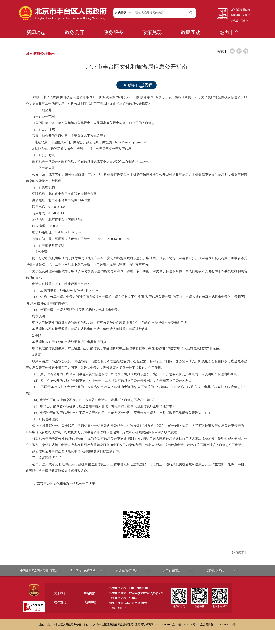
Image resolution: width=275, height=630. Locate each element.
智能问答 (235, 15)
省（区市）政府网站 (82, 570)
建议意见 (60, 602)
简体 (243, 20)
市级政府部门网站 (127, 570)
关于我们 (60, 593)
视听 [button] (148, 85)
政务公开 (74, 32)
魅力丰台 (229, 32)
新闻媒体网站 (215, 570)
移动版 (234, 20)
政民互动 (190, 32)
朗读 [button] (131, 85)
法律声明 (90, 602)
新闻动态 (36, 32)
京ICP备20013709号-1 (185, 624)
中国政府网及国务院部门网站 (38, 570)
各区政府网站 (171, 570)
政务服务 (113, 32)
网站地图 (90, 593)
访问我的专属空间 (240, 9)
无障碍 (246, 15)
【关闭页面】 (238, 552)
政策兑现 (152, 32)
